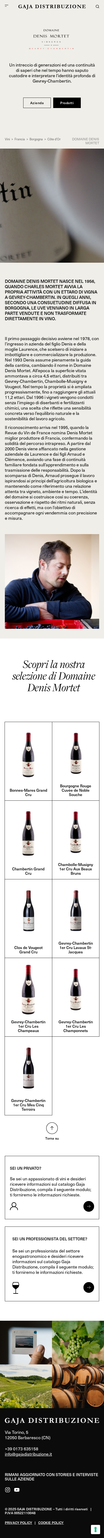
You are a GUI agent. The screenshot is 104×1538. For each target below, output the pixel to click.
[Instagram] (7, 1490)
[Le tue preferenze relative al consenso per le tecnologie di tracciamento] (95, 1529)
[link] (26, 1342)
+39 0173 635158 (21, 1449)
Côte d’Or (54, 139)
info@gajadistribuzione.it (28, 1454)
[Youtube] (17, 1490)
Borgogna (36, 139)
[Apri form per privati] (88, 1206)
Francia (20, 139)
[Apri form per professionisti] (88, 1287)
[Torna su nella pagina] (52, 1128)
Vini (7, 139)
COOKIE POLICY (51, 1522)
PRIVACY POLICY (18, 1522)
